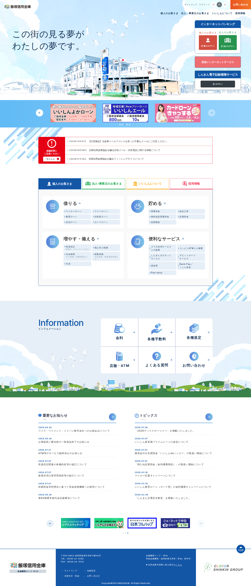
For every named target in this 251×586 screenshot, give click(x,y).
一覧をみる (49, 159)
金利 (245, 194)
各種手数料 (245, 204)
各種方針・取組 (71, 576)
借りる (70, 203)
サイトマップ (190, 4)
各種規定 (91, 570)
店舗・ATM (245, 183)
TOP (241, 550)
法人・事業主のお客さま (195, 13)
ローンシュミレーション (245, 226)
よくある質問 (245, 215)
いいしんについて (222, 13)
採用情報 (240, 13)
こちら (179, 565)
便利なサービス (165, 238)
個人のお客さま (169, 13)
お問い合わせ (240, 4)
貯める (155, 203)
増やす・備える (79, 238)
